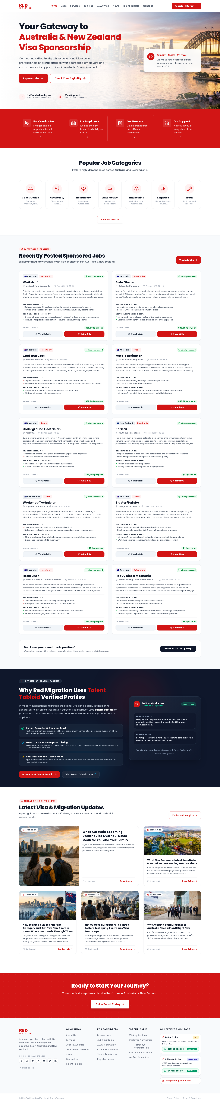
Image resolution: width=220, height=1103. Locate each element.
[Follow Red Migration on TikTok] (49, 1060)
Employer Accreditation (141, 1046)
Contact (148, 5)
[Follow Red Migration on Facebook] (21, 1060)
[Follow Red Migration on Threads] (32, 1060)
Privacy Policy (173, 1098)
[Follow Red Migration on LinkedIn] (55, 1060)
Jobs (64, 5)
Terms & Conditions (192, 1098)
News (116, 5)
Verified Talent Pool (139, 1057)
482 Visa (88, 5)
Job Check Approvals (140, 1052)
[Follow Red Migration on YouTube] (44, 1060)
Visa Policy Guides (107, 1054)
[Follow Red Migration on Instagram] (27, 1060)
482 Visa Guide (105, 1039)
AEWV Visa (103, 5)
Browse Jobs (104, 1035)
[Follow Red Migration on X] (38, 1060)
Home (54, 5)
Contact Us (72, 1059)
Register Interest (106, 1059)
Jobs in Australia (75, 1044)
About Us (71, 1035)
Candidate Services (108, 1049)
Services (75, 5)
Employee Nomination (141, 1039)
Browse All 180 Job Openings (178, 648)
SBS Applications (138, 1035)
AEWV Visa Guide (106, 1044)
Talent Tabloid (131, 5)
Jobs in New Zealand (77, 1049)
